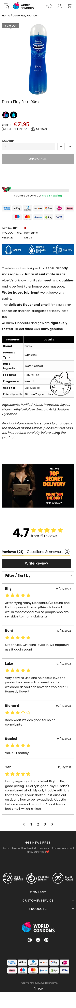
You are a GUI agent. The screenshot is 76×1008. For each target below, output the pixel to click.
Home (6, 15)
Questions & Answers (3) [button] (48, 551)
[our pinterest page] (46, 940)
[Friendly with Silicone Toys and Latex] (6, 115)
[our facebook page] (38, 940)
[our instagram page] (30, 940)
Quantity (8, 141)
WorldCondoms (23, 6)
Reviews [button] (13, 551)
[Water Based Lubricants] (13, 115)
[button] (24, 824)
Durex (28, 237)
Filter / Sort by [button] (18, 575)
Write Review (36, 563)
